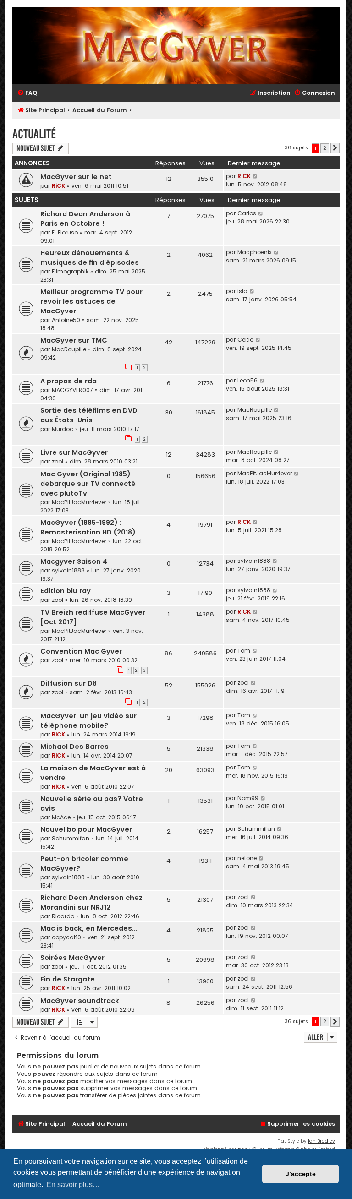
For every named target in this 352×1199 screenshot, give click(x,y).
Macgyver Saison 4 (73, 561)
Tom (243, 650)
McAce (61, 817)
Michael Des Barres (74, 746)
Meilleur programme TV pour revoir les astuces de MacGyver (91, 301)
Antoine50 (66, 320)
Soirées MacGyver (72, 957)
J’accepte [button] (301, 1173)
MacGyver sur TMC (73, 340)
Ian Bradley (321, 1141)
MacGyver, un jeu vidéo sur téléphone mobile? (88, 720)
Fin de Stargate (67, 979)
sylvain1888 (68, 570)
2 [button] (324, 148)
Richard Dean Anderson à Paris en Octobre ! (85, 218)
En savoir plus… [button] (73, 1184)
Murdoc (62, 429)
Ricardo (63, 916)
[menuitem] (27, 93)
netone (247, 858)
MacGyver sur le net (76, 176)
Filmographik (70, 271)
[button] (335, 148)
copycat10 (66, 937)
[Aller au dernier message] (255, 176)
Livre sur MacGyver (74, 452)
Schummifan (70, 838)
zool (57, 461)
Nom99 (247, 798)
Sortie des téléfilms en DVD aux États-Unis (89, 415)
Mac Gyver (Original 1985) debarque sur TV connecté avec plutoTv (88, 483)
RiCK (58, 186)
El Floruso (65, 232)
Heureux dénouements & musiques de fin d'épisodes (89, 257)
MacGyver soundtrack (79, 1000)
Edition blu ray (65, 590)
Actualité (34, 134)
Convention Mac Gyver (81, 651)
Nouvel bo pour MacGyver (86, 829)
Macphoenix (254, 252)
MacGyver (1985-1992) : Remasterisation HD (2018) (88, 527)
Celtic (245, 339)
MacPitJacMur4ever (79, 502)
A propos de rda (68, 381)
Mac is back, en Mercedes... (89, 928)
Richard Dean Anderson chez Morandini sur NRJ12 (91, 902)
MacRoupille (69, 349)
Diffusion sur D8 (68, 683)
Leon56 (247, 380)
